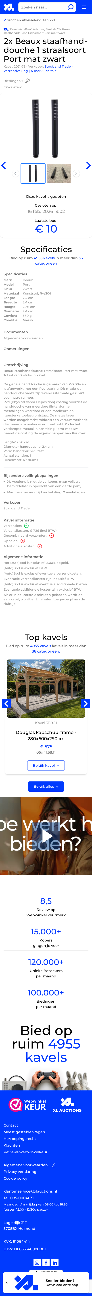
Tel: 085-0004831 (19, 1198)
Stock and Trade (58, 66)
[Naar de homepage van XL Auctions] (9, 7)
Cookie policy (15, 1178)
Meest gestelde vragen (24, 1132)
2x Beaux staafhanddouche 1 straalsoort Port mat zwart (37, 31)
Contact (11, 1125)
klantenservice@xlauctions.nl (30, 1191)
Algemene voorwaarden (23, 338)
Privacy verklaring (20, 1172)
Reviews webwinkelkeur (26, 1152)
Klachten (12, 1145)
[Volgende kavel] (88, 165)
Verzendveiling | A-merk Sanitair (30, 71)
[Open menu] (83, 7)
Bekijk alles (44, 786)
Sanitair (51, 29)
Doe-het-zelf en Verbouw (27, 29)
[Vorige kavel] (3, 165)
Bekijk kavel (44, 765)
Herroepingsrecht (20, 1139)
